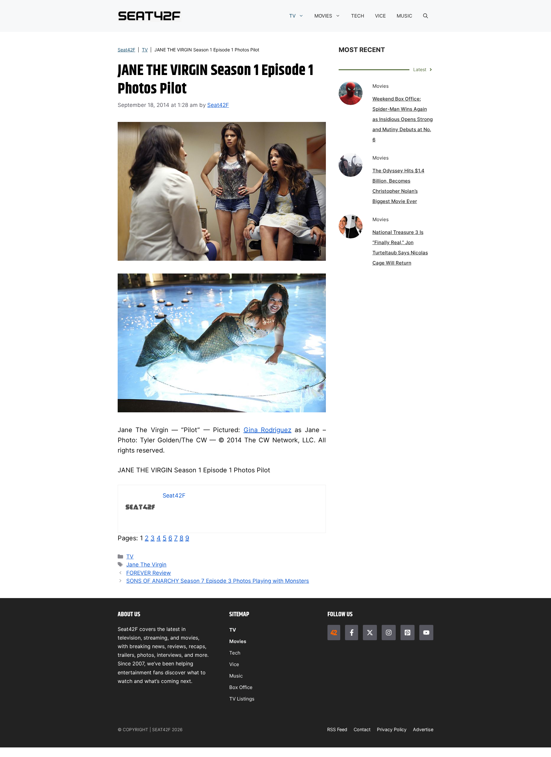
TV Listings (241, 699)
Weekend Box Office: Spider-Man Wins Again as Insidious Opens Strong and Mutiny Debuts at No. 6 (402, 119)
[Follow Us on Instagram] (389, 632)
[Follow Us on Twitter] (370, 632)
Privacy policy (392, 729)
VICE (380, 16)
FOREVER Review (148, 573)
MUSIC (404, 16)
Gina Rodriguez (267, 430)
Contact (362, 729)
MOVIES (323, 16)
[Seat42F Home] (333, 632)
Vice (234, 664)
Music (236, 676)
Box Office (241, 687)
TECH (357, 16)
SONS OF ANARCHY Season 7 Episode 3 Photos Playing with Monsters (217, 581)
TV (292, 16)
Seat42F (126, 49)
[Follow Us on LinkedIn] (407, 632)
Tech (234, 653)
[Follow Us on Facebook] (351, 632)
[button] (425, 16)
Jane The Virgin (146, 564)
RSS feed (337, 729)
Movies (237, 641)
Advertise (423, 729)
